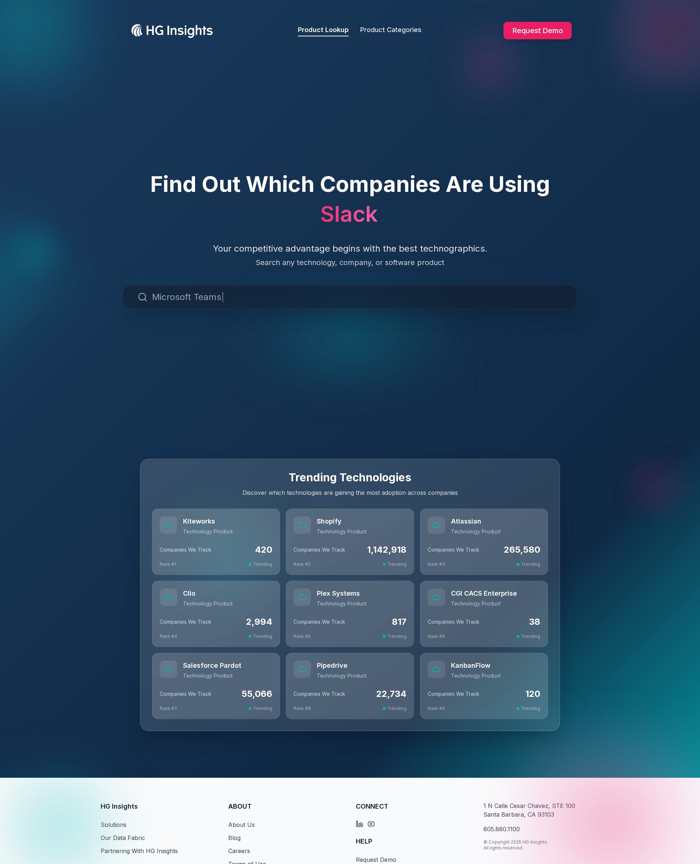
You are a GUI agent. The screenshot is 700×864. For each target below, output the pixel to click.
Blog (234, 837)
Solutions (114, 824)
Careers (239, 851)
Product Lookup (323, 29)
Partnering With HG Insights (139, 851)
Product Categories (390, 29)
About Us (241, 824)
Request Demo (537, 30)
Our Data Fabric (123, 837)
